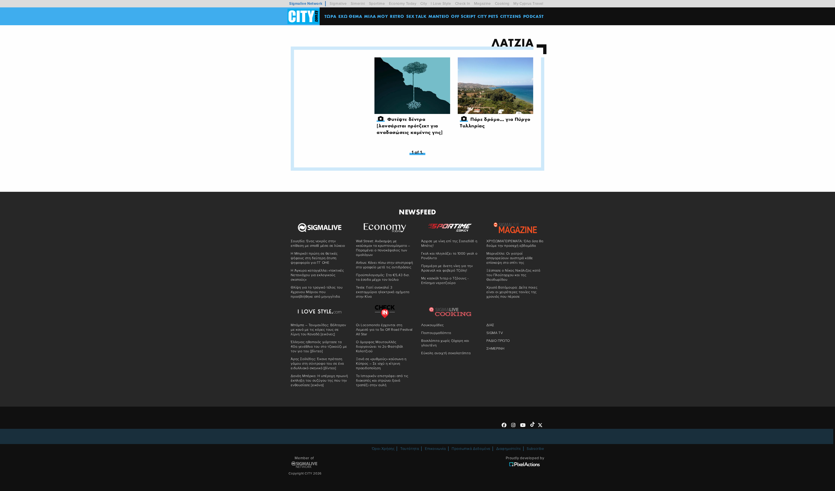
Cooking (502, 3)
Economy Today (402, 3)
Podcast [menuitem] (533, 16)
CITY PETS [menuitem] (488, 16)
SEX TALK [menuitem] (416, 16)
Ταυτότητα (409, 448)
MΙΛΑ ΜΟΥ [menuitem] (376, 16)
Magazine (482, 3)
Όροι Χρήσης (383, 448)
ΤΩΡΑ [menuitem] (330, 16)
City (423, 3)
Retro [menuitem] (397, 16)
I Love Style (441, 3)
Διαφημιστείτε (508, 448)
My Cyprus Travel (528, 3)
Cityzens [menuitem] (510, 16)
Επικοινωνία (435, 448)
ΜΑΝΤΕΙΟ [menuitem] (438, 16)
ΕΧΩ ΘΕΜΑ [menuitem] (350, 16)
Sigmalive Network (305, 3)
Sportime (377, 3)
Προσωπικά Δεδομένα (471, 448)
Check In (462, 3)
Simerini (358, 3)
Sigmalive (338, 3)
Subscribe (535, 448)
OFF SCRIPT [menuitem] (463, 16)
